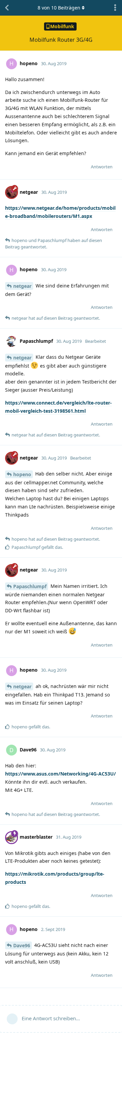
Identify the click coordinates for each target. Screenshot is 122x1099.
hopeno (22, 474)
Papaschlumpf (29, 586)
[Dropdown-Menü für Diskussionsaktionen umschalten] (115, 8)
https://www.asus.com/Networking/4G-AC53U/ (60, 773)
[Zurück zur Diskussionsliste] (7, 8)
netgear (22, 286)
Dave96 (21, 945)
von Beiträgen (59, 7)
